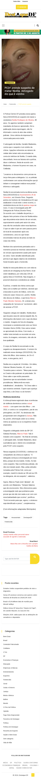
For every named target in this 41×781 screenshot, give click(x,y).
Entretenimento (8, 672)
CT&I (5, 652)
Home (5, 104)
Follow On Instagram (20, 755)
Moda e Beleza (8, 695)
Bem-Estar (7, 636)
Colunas (33, 765)
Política (5, 723)
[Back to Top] (32, 775)
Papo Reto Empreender (11, 715)
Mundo (5, 703)
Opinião (6, 711)
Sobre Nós (16, 1)
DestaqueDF (28, 517)
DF (4, 656)
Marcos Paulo (22, 434)
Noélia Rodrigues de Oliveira (23, 120)
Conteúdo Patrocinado (11, 644)
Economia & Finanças (10, 660)
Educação (6, 664)
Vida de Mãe (7, 742)
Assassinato (15, 517)
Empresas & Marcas (10, 668)
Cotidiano (6, 648)
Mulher (5, 699)
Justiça (29, 416)
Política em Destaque (10, 727)
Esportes (6, 676)
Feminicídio (10, 83)
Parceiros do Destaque (11, 719)
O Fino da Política (9, 707)
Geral (5, 684)
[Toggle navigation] (3, 25)
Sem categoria (8, 739)
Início (5, 763)
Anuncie (25, 1)
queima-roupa (29, 205)
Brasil (5, 640)
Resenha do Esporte (10, 731)
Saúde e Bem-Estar (10, 735)
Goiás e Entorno (9, 687)
